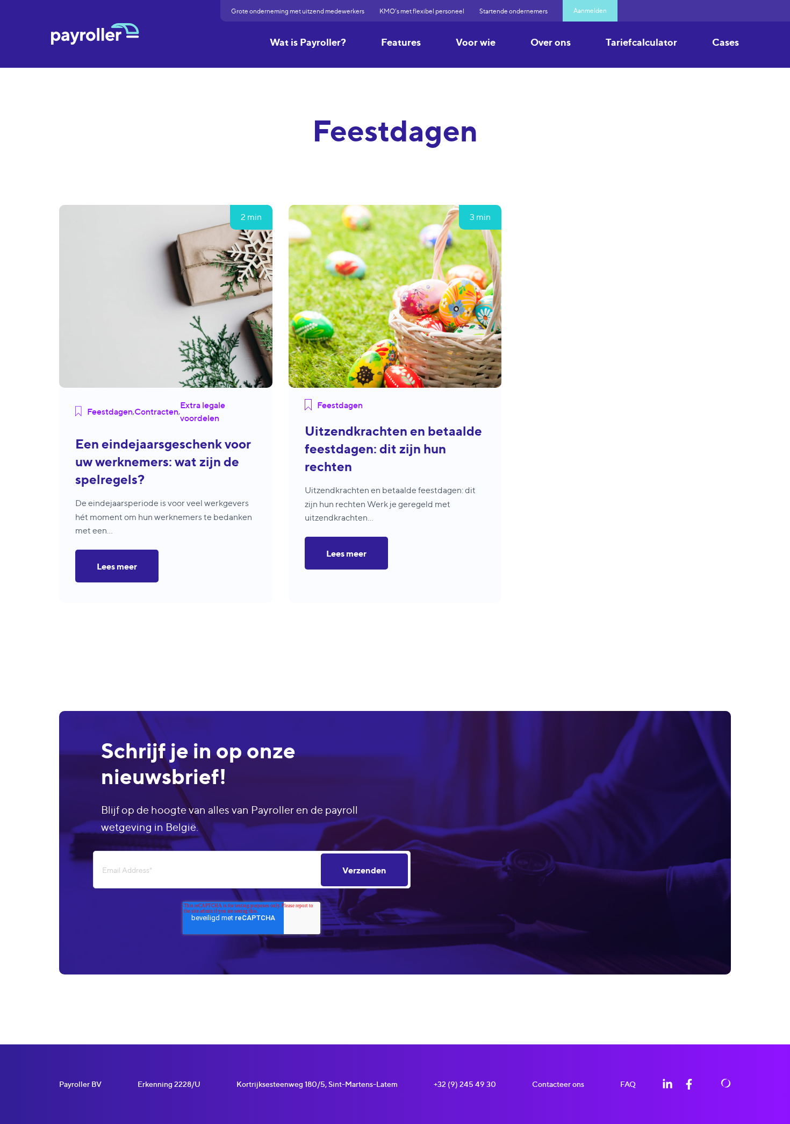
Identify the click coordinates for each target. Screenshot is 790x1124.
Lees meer (117, 566)
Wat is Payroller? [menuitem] (308, 42)
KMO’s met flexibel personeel (421, 11)
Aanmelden (590, 10)
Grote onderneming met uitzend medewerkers (297, 11)
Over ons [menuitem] (550, 42)
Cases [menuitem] (725, 42)
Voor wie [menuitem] (475, 42)
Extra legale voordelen (202, 411)
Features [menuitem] (401, 42)
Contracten (156, 411)
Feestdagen (110, 411)
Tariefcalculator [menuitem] (641, 42)
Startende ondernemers (513, 11)
